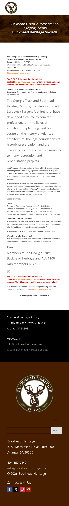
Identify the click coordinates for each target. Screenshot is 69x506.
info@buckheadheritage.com (24, 344)
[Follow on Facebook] (9, 489)
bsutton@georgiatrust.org (25, 82)
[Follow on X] (15, 489)
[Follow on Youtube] (28, 489)
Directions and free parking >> (18, 73)
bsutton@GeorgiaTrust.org (40, 289)
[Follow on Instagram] (22, 489)
